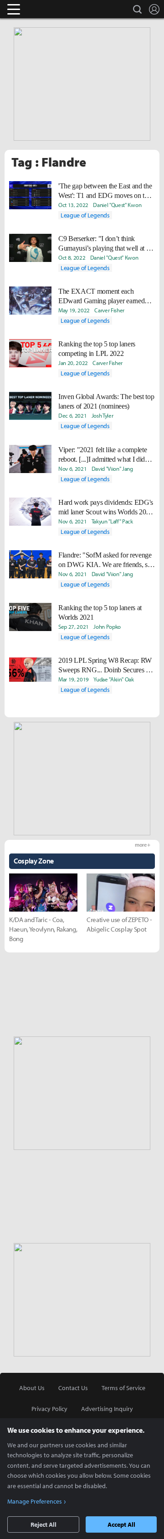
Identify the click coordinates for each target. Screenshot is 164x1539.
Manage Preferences (34, 1501)
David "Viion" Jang (112, 468)
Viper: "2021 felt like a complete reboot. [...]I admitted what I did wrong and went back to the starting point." (102, 455)
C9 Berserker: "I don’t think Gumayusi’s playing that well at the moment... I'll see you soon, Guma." (106, 244)
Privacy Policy (49, 1409)
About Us (32, 1388)
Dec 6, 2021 (72, 415)
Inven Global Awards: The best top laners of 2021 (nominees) (106, 401)
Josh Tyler (102, 415)
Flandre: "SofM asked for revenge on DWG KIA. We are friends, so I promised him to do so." (106, 560)
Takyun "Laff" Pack (112, 521)
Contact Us (73, 1388)
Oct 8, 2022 (71, 257)
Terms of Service (123, 1388)
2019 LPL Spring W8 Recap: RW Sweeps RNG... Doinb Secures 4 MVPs (105, 665)
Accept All (121, 1524)
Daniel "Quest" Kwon (117, 204)
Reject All (43, 1524)
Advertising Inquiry (107, 1409)
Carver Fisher (109, 310)
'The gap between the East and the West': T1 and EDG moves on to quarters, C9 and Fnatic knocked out (105, 191)
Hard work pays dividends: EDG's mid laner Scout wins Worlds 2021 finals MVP (105, 507)
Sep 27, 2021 (73, 626)
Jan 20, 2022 (73, 362)
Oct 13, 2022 (73, 204)
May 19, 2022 (74, 310)
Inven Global (49, 9)
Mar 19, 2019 (73, 679)
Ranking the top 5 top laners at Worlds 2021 (100, 612)
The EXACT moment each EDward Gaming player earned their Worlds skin (101, 296)
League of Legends (85, 215)
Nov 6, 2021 (72, 468)
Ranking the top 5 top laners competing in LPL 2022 (96, 348)
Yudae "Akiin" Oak (113, 679)
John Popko (107, 626)
